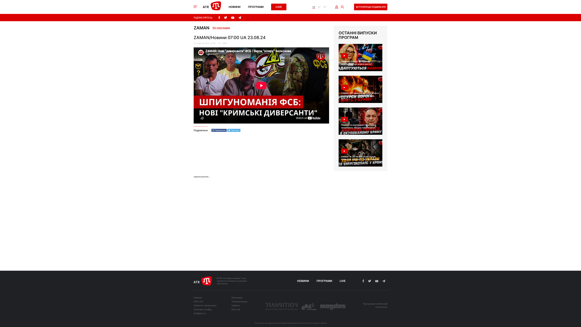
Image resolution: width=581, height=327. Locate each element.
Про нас (235, 309)
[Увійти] (336, 6)
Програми (256, 7)
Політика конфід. (203, 309)
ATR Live (198, 302)
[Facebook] (219, 130)
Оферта (235, 305)
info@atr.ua (200, 313)
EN (325, 7)
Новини (234, 7)
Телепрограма (239, 302)
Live (279, 6)
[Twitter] (233, 130)
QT (319, 7)
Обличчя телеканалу (205, 305)
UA (313, 7)
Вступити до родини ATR (371, 7)
